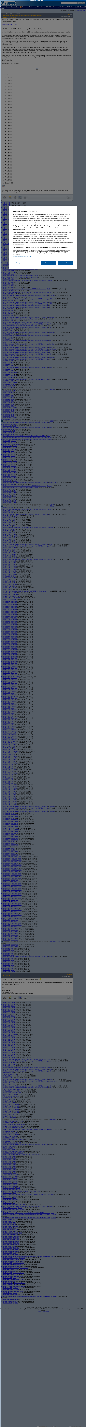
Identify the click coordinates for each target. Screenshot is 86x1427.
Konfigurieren (20, 263)
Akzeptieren (66, 263)
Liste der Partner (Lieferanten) (22, 256)
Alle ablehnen (48, 263)
